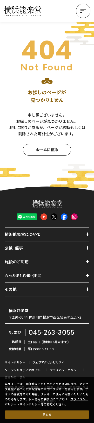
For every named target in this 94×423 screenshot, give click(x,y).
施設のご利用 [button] (17, 262)
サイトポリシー (30, 404)
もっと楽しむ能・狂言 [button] (23, 276)
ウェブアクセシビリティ (48, 362)
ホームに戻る (47, 150)
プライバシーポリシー (65, 370)
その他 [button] (11, 289)
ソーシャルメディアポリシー (24, 370)
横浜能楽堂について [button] (23, 234)
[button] (83, 11)
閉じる (47, 414)
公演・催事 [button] (14, 248)
